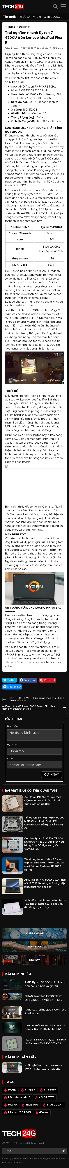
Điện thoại (34, 933)
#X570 (12, 1105)
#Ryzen (29, 1090)
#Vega (44, 1112)
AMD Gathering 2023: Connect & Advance (45, 1011)
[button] (55, 6)
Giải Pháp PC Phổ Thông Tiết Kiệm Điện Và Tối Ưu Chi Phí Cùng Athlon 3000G (42, 800)
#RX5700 (31, 1105)
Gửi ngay (51, 774)
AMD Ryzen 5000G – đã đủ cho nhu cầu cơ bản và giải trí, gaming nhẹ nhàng (45, 984)
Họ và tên (12, 744)
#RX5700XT (54, 1105)
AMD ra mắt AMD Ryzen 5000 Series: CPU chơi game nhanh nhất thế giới (28, 707)
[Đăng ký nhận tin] (63, 1151)
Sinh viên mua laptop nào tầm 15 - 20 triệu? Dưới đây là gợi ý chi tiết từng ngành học (45, 904)
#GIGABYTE (46, 1097)
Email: (10, 758)
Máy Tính (34, 946)
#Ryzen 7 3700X (19, 1112)
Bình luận (12, 726)
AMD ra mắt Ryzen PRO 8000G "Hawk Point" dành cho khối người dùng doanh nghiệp (45, 1027)
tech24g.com (17, 1143)
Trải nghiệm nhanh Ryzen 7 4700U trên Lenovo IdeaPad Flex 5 (43, 1067)
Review (34, 959)
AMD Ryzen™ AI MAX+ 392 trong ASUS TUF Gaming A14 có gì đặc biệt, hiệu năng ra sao (45, 883)
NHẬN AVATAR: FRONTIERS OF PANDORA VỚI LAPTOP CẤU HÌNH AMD (43, 998)
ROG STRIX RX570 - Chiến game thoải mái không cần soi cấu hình (36, 699)
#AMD (12, 1090)
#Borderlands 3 (19, 1097)
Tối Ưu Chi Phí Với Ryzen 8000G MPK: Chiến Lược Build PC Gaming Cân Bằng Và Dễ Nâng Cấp (40, 16)
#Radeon (50, 1090)
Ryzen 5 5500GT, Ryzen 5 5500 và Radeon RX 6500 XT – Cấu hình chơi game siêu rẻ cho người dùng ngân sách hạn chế (45, 1041)
